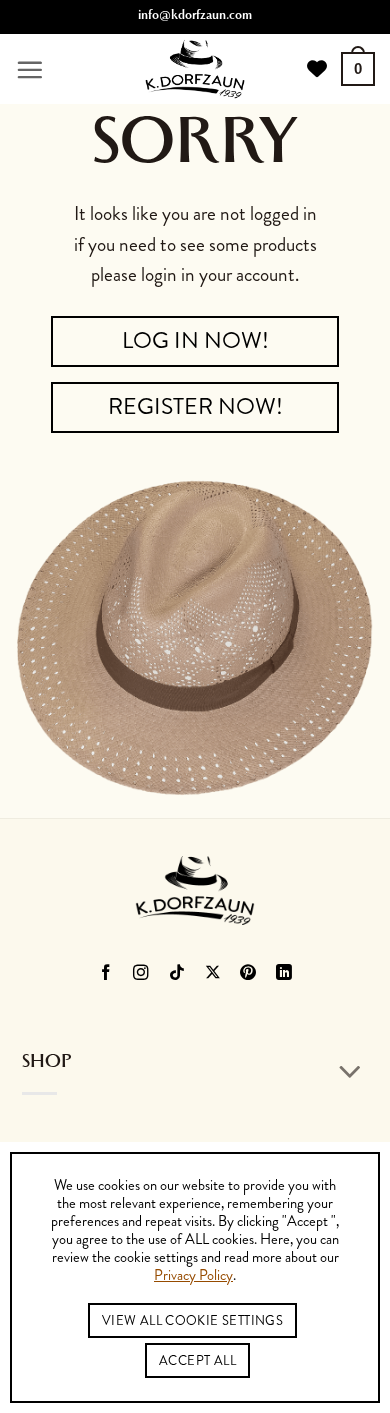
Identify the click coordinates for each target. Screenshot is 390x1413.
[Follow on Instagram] (141, 973)
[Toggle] (350, 1072)
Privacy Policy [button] (193, 1276)
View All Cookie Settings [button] (192, 1320)
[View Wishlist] (317, 69)
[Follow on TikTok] (177, 973)
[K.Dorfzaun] (195, 69)
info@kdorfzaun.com (195, 17)
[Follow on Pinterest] (248, 973)
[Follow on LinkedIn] (284, 973)
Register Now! (195, 406)
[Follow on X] (213, 973)
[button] (29, 69)
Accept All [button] (197, 1360)
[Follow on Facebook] (105, 973)
